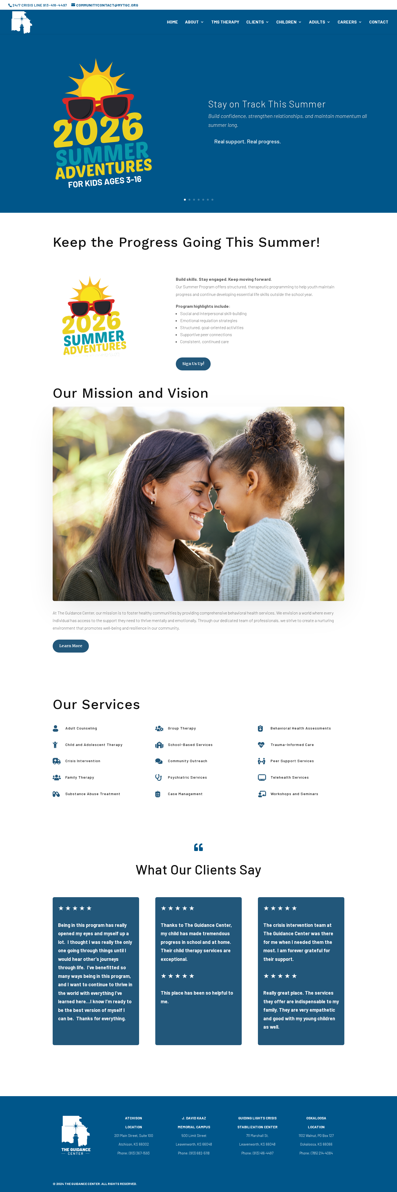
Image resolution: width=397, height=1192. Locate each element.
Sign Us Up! (193, 363)
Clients (255, 22)
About (192, 22)
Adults (317, 22)
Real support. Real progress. (247, 141)
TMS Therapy (225, 22)
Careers (347, 22)
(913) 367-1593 (139, 1153)
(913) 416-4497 (263, 1153)
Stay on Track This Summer (267, 103)
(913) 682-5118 (199, 1153)
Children (286, 22)
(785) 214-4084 (321, 1153)
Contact (378, 22)
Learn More (70, 645)
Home (172, 22)
